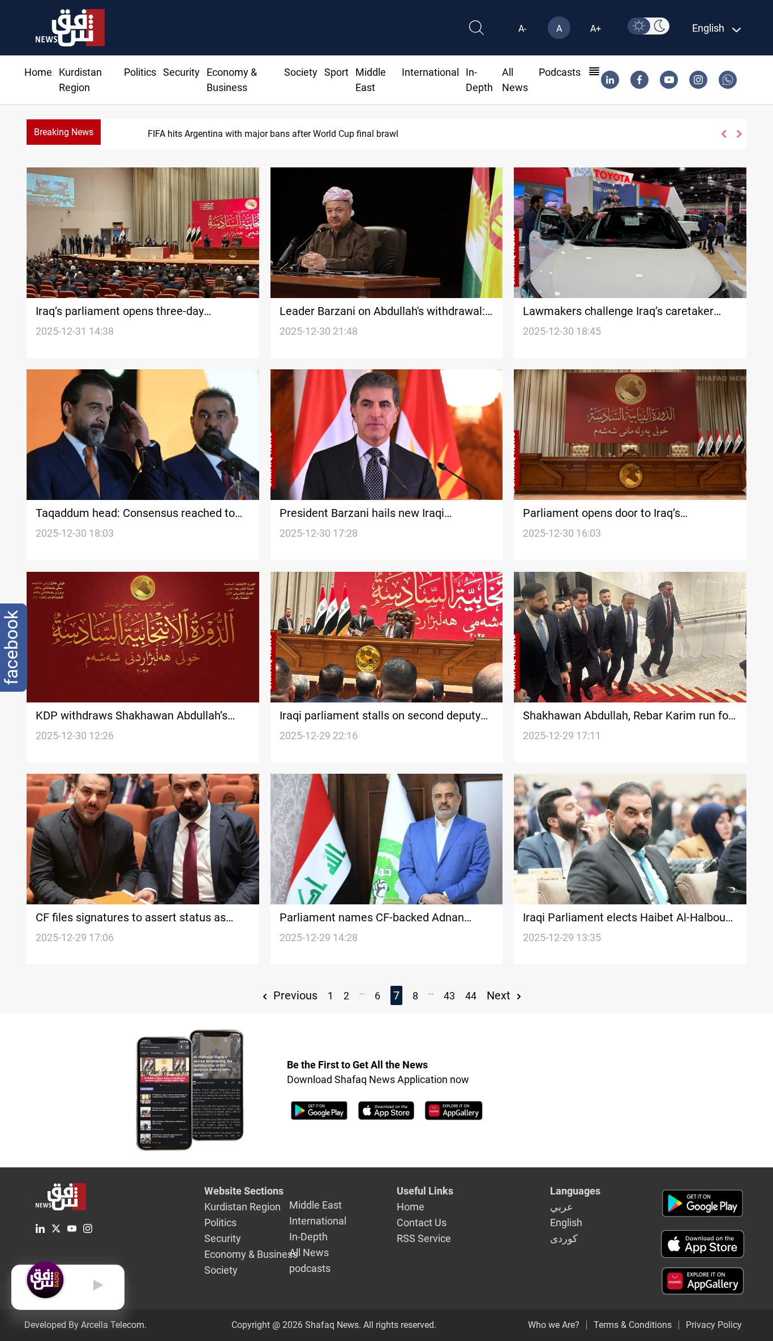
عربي (561, 1207)
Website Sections (244, 1191)
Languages (575, 1191)
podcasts (560, 72)
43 (449, 996)
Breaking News (63, 132)
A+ (595, 28)
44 (470, 996)
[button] (723, 134)
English (566, 1222)
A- (522, 28)
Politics (140, 72)
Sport (336, 72)
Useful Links (425, 1191)
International (430, 72)
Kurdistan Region (242, 1207)
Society (300, 72)
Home (38, 72)
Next (500, 995)
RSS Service (424, 1238)
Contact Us (421, 1222)
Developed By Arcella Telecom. (85, 1325)
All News (309, 1252)
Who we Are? (553, 1325)
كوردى (564, 1238)
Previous (293, 995)
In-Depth (308, 1237)
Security (181, 72)
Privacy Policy (714, 1325)
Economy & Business (251, 1254)
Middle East (315, 1205)
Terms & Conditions (633, 1325)
